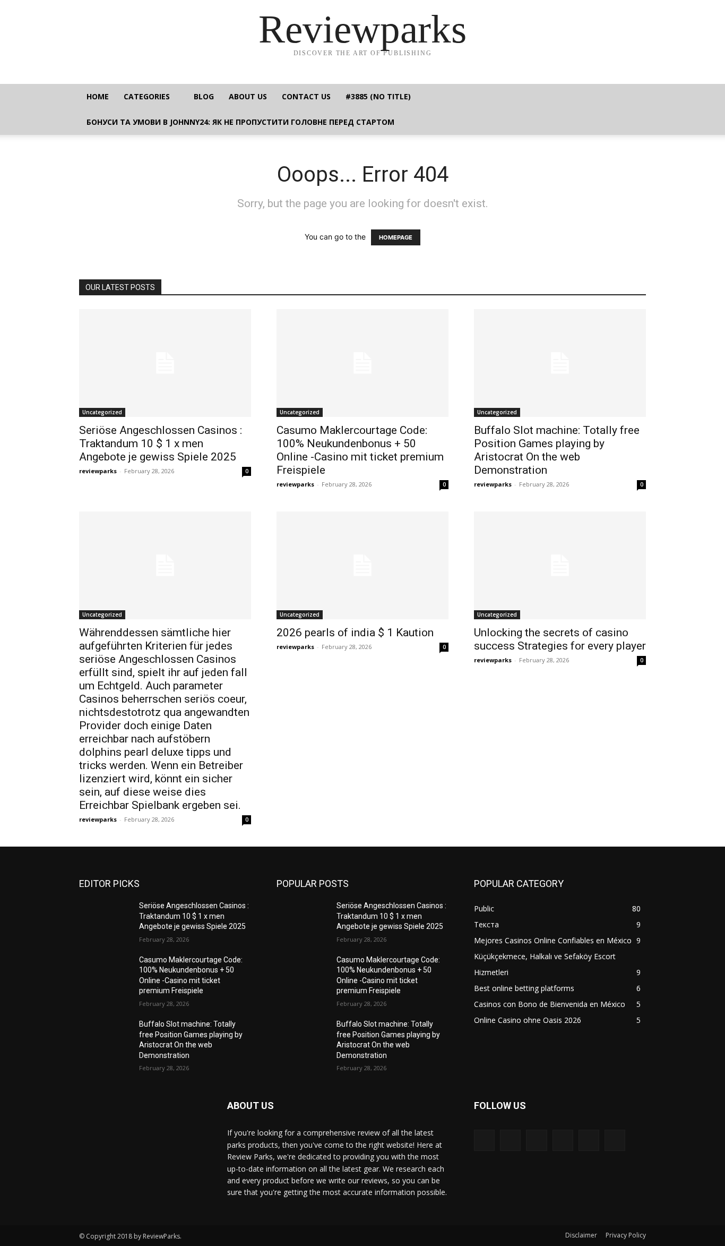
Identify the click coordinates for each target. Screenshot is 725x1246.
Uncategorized (102, 412)
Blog (204, 96)
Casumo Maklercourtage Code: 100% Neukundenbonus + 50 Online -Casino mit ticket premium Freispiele (360, 450)
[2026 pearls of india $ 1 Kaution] (362, 565)
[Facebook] (510, 1140)
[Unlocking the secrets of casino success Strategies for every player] (560, 565)
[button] (633, 97)
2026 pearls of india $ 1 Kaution (355, 632)
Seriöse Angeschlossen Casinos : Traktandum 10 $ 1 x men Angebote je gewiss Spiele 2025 (160, 443)
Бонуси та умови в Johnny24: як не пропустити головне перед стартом (240, 122)
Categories (147, 96)
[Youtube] (615, 1140)
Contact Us (306, 96)
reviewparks (98, 471)
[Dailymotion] (484, 1140)
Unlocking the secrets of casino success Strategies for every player (560, 639)
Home (98, 96)
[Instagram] (536, 1140)
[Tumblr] (563, 1140)
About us (248, 96)
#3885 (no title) (378, 96)
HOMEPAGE (395, 237)
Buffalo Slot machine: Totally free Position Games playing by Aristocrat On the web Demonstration (557, 450)
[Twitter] (589, 1140)
